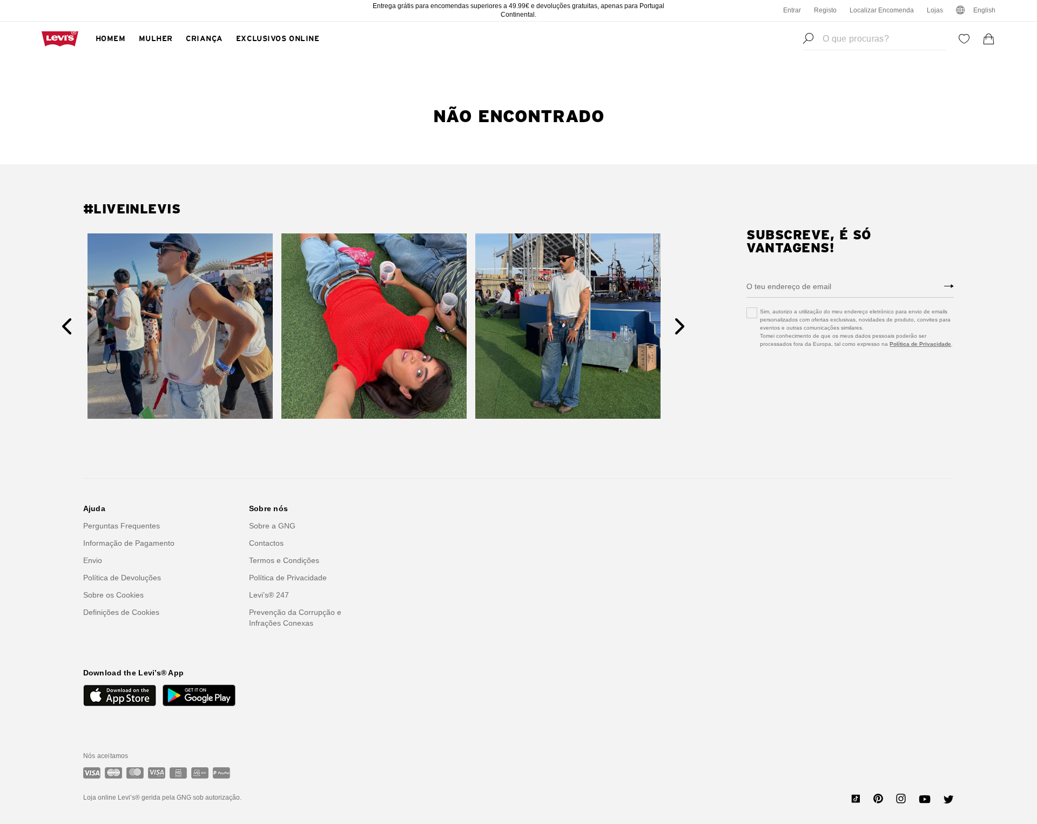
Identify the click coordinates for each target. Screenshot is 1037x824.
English (984, 10)
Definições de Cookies (121, 612)
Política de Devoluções (122, 577)
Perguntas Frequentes (121, 525)
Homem (111, 39)
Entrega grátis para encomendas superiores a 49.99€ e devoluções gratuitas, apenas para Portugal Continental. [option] (518, 10)
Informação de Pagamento (128, 543)
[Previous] (66, 326)
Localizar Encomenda (882, 10)
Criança (204, 39)
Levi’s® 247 (269, 595)
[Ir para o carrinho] (988, 38)
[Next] (679, 326)
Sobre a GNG (272, 525)
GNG (184, 797)
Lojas (935, 10)
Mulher (156, 39)
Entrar (792, 10)
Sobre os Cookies (113, 595)
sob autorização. (216, 797)
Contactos (266, 543)
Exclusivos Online (278, 39)
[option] (180, 326)
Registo (825, 10)
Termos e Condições (284, 560)
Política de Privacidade (920, 344)
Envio (92, 560)
